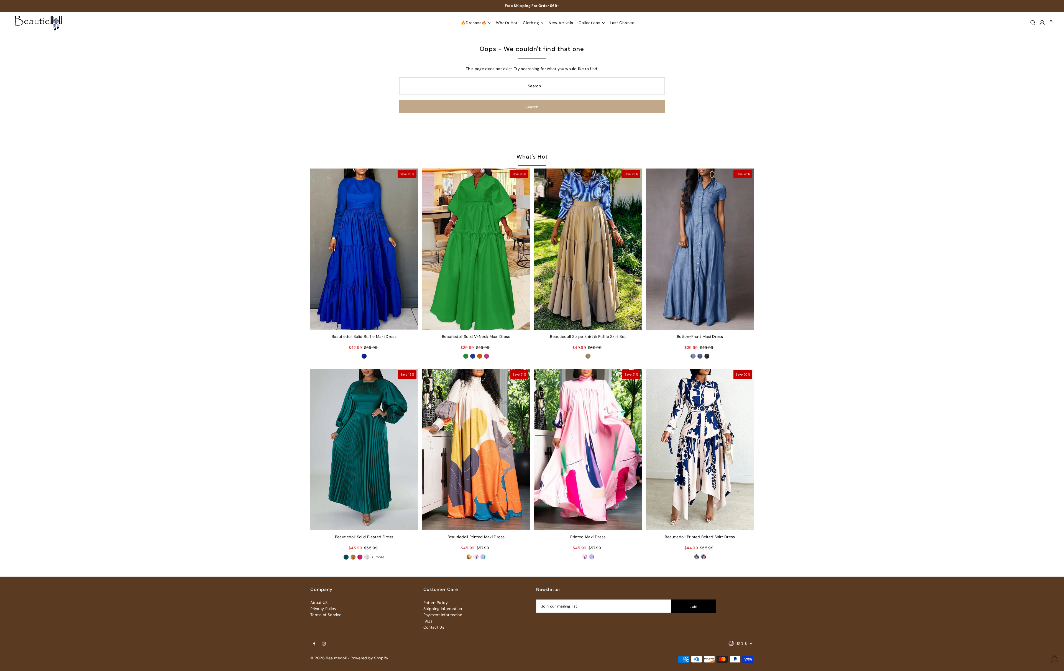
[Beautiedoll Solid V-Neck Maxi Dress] (476, 249)
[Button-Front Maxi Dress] (700, 249)
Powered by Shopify (369, 657)
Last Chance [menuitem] (622, 23)
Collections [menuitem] (589, 23)
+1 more (378, 557)
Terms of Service (326, 614)
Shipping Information (442, 608)
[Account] (1042, 22)
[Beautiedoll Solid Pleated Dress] (364, 449)
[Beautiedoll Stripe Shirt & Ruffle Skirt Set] (588, 249)
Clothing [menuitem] (531, 23)
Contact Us (433, 627)
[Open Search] (1032, 22)
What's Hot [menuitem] (507, 23)
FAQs (428, 621)
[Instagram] (324, 644)
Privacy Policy (323, 608)
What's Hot (532, 156)
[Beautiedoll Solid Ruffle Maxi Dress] (364, 249)
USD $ (741, 643)
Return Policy (435, 602)
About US (319, 602)
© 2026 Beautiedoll (328, 657)
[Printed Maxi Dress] (588, 449)
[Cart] (1051, 22)
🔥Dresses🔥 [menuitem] (473, 23)
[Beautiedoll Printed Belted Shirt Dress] (700, 449)
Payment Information (442, 614)
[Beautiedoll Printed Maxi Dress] (476, 449)
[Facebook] (314, 644)
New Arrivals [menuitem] (561, 23)
